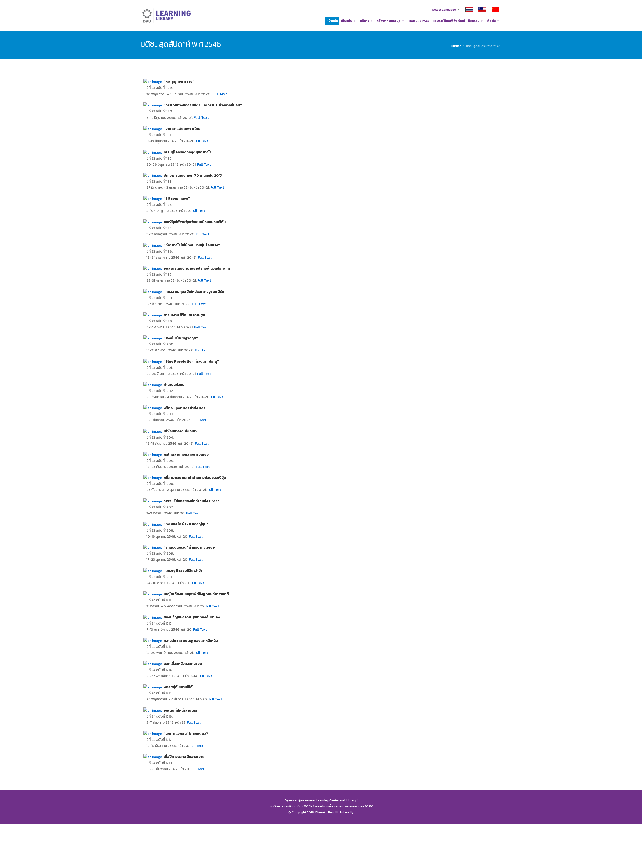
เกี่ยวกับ (346, 21)
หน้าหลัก (332, 21)
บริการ (364, 21)
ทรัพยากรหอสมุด (389, 21)
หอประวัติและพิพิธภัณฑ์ (449, 21)
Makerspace (419, 21)
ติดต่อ (491, 21)
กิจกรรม (473, 21)
